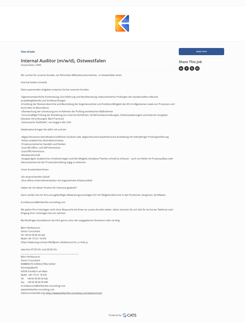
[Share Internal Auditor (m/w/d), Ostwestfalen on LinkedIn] (181, 69)
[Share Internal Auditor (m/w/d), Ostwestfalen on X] (192, 69)
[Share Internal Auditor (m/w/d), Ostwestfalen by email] (197, 69)
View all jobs (28, 51)
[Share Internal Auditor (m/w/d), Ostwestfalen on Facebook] (186, 69)
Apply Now (201, 51)
